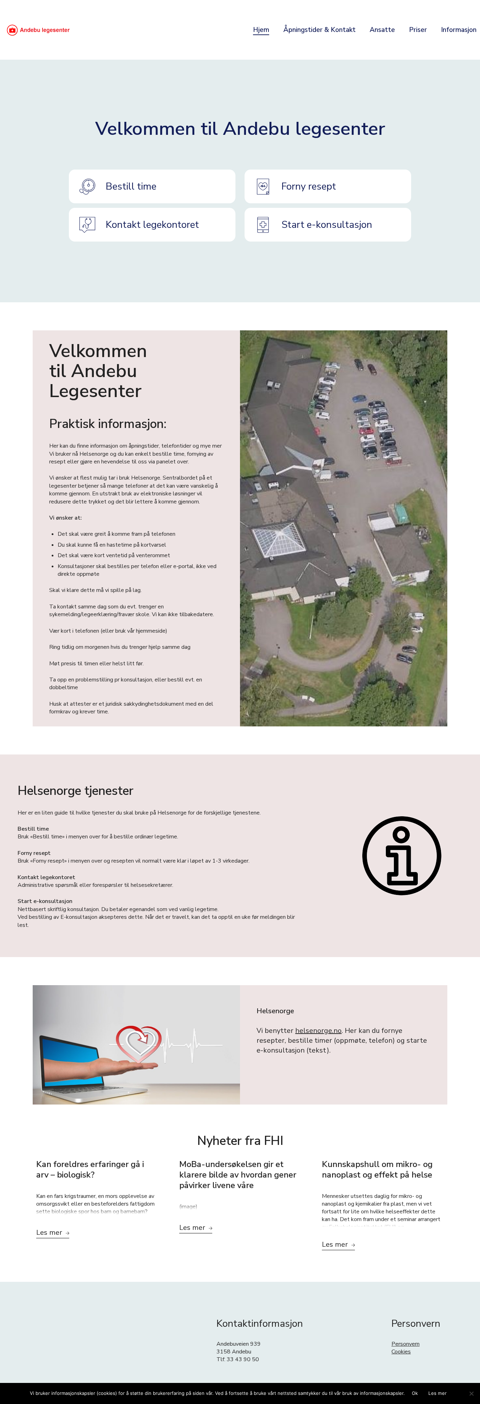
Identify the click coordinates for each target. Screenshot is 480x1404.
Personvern (405, 1344)
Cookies (401, 1352)
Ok (415, 1393)
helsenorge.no (318, 1030)
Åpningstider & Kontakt (319, 29)
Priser (418, 29)
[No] (471, 1393)
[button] (152, 186)
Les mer (437, 1393)
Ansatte (382, 29)
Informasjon (458, 29)
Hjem (261, 29)
